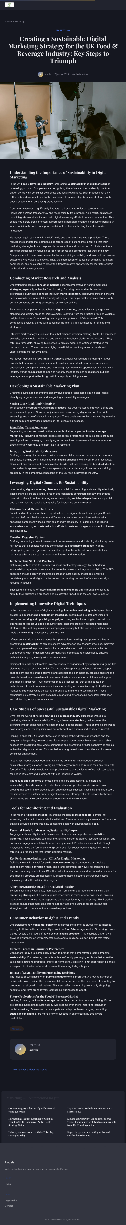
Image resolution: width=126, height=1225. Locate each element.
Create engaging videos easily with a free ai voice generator (31, 1110)
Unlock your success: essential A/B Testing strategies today (31, 1134)
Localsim (11, 1162)
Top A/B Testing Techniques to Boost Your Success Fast (89, 1110)
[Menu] (118, 4)
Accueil (8, 21)
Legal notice (11, 1200)
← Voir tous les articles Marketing (28, 1069)
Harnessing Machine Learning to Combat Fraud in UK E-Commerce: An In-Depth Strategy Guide (30, 1122)
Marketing (19, 21)
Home (8, 1184)
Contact (9, 1205)
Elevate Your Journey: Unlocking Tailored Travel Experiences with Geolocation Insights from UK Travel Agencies (91, 1122)
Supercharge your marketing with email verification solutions (88, 1134)
